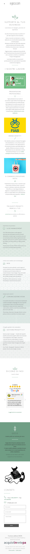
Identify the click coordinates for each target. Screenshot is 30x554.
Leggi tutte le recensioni (15, 412)
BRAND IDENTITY (15, 136)
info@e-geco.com (12, 502)
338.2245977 (14, 497)
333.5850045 (7, 499)
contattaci (7, 214)
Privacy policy (12, 550)
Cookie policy (18, 550)
